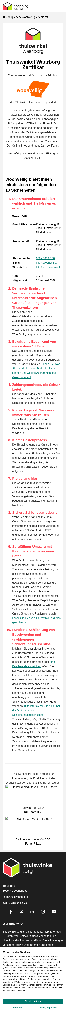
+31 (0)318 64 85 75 (15, 902)
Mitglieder (14, 17)
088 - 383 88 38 (45, 258)
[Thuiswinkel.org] (15, 6)
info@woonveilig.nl (47, 262)
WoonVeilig (29, 17)
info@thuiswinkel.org (15, 896)
